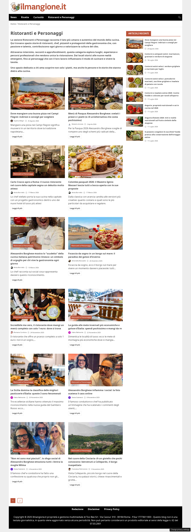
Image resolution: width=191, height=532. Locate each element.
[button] (179, 17)
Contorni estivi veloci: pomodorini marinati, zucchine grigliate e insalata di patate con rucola (162, 81)
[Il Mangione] (38, 6)
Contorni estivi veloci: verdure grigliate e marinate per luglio (162, 67)
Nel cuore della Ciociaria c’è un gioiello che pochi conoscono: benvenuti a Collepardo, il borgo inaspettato (95, 462)
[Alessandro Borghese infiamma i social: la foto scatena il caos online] (95, 370)
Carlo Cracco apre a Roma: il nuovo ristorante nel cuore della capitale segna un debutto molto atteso (37, 185)
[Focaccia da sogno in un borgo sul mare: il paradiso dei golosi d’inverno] (95, 233)
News (13, 17)
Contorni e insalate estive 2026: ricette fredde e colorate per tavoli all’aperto (162, 94)
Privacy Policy (111, 509)
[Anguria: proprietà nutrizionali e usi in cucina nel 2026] (134, 109)
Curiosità (38, 17)
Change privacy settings (180, 529)
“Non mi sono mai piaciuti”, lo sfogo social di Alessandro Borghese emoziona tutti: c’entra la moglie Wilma (36, 462)
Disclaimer (94, 509)
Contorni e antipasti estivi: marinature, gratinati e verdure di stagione (162, 55)
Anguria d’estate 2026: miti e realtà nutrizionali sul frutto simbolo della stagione (160, 120)
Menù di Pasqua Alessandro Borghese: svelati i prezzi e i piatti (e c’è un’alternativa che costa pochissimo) (94, 117)
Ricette (25, 17)
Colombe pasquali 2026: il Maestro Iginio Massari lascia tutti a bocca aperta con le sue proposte (93, 185)
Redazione (77, 509)
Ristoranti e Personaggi (61, 17)
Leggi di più (17, 136)
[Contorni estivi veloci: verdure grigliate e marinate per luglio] (134, 70)
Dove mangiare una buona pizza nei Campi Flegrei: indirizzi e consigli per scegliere (161, 42)
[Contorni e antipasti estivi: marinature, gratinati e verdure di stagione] (134, 58)
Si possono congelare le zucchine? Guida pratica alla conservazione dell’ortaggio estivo (162, 134)
